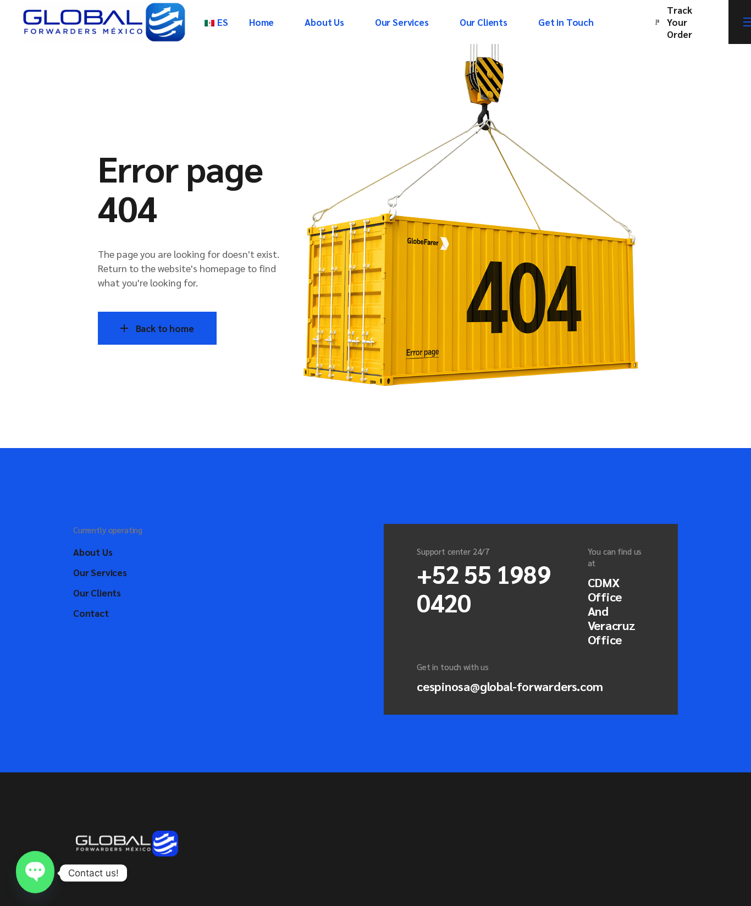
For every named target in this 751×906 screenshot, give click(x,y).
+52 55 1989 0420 (483, 587)
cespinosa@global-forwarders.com (510, 686)
